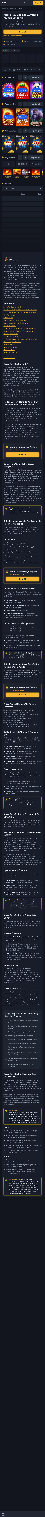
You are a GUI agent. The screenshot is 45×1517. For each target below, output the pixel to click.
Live (6, 50)
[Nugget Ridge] (36, 144)
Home (4, 8)
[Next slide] (25, 77)
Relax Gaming (36, 136)
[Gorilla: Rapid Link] (36, 117)
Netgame (8, 83)
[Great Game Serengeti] (8, 144)
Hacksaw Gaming (8, 136)
